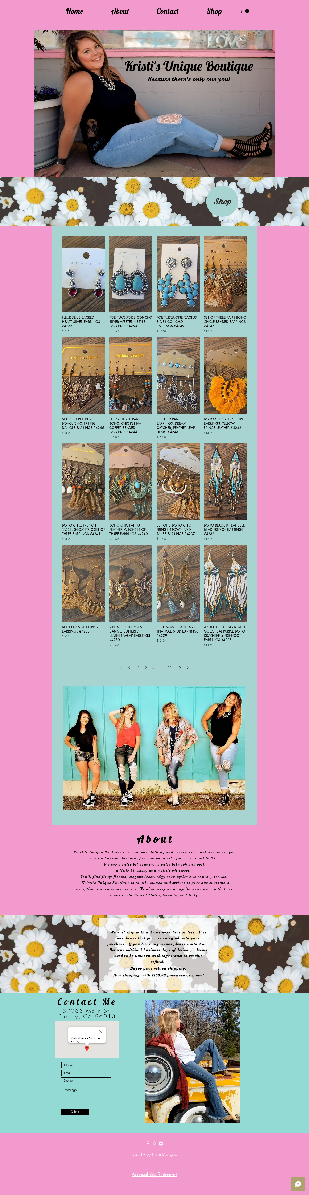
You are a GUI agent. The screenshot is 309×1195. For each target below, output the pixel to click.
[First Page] (120, 667)
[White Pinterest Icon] (154, 1143)
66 (169, 667)
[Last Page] (188, 667)
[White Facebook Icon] (148, 1143)
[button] (245, 11)
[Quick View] (83, 274)
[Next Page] (179, 667)
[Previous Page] (129, 667)
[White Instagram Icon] (161, 1143)
